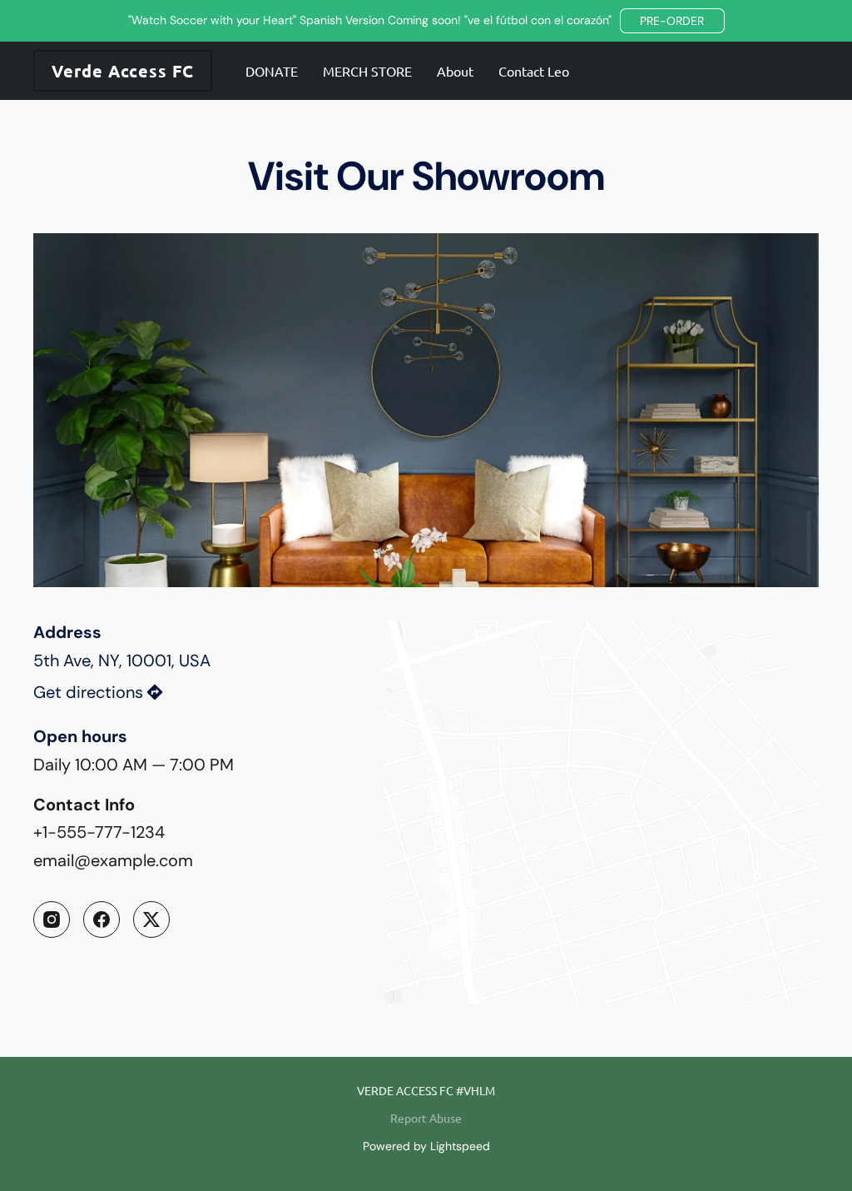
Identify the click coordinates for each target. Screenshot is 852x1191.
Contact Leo (533, 70)
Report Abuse (426, 1117)
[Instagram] (51, 919)
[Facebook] (101, 919)
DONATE (271, 70)
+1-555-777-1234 (99, 832)
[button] (672, 20)
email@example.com (113, 860)
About (455, 70)
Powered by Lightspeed (426, 1146)
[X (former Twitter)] (151, 919)
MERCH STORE (367, 70)
